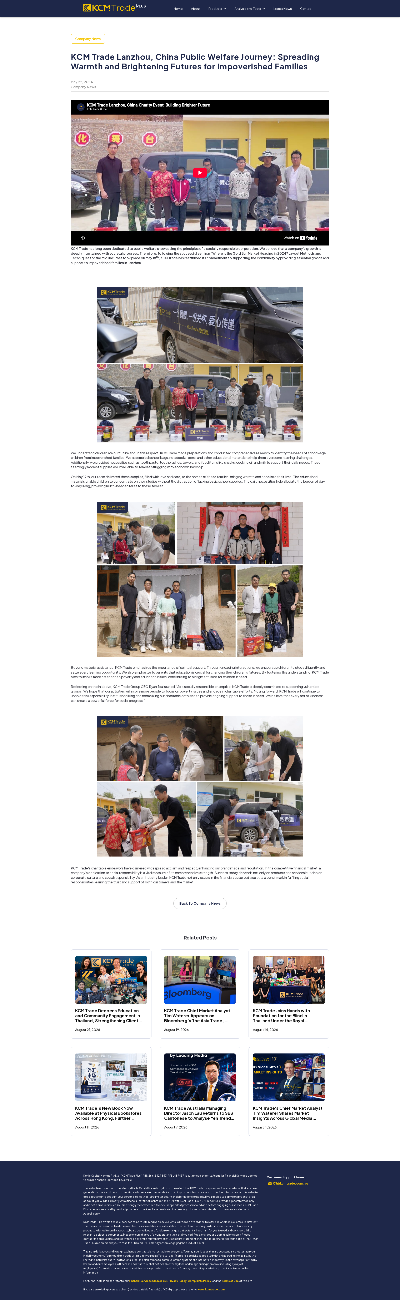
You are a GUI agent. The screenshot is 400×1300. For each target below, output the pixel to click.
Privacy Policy (178, 1280)
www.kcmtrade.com (211, 1289)
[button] (217, 8)
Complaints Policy (199, 1280)
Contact (306, 8)
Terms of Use (230, 1280)
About (195, 8)
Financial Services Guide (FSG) (148, 1280)
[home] (114, 6)
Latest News (283, 8)
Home (178, 8)
